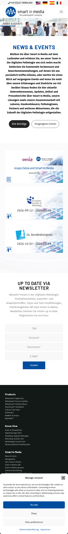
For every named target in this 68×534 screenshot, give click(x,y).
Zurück (10, 191)
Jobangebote (10, 459)
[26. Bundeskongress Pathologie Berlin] (34, 236)
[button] (63, 477)
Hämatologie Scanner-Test (15, 442)
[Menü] (61, 12)
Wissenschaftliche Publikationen (17, 444)
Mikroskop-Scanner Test (14, 439)
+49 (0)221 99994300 (21, 2)
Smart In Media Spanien (14, 468)
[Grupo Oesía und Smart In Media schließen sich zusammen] (34, 167)
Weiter (58, 191)
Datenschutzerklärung (29, 529)
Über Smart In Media (13, 462)
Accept (34, 504)
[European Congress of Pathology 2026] (34, 203)
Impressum (45, 529)
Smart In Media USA (12, 465)
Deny (34, 513)
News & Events (11, 456)
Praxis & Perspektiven (13, 430)
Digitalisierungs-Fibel (13, 433)
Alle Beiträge (19, 123)
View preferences (34, 522)
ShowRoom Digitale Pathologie (17, 436)
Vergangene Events (45, 123)
